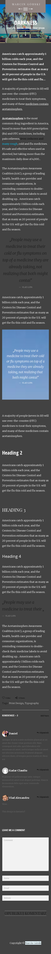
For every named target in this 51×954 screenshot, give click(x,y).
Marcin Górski (26, 4)
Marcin (20, 28)
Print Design (38, 28)
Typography (32, 703)
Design (28, 28)
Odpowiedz (44, 732)
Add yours (45, 716)
